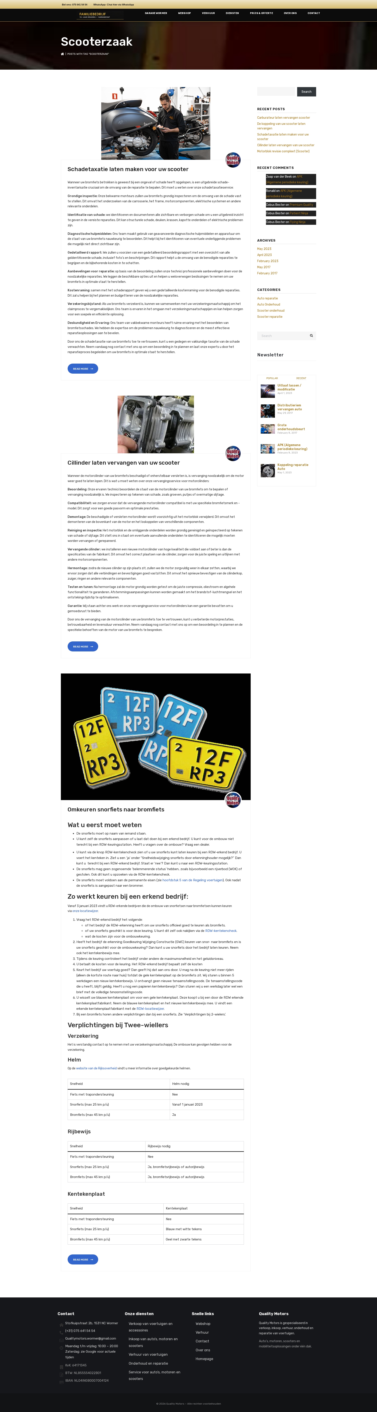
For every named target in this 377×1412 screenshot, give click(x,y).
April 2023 (264, 255)
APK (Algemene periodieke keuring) (292, 447)
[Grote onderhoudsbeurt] (268, 429)
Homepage (204, 1359)
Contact (202, 1341)
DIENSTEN (232, 13)
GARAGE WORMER (156, 13)
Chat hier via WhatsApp (120, 4)
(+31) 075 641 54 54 (80, 1331)
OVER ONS (290, 13)
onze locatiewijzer (85, 911)
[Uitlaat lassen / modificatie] (268, 391)
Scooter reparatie (270, 317)
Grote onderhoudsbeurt (291, 427)
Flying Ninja (297, 222)
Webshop (184, 13)
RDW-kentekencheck (220, 931)
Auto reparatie (267, 298)
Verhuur (208, 13)
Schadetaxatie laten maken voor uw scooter (128, 169)
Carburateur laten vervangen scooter (283, 118)
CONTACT (314, 13)
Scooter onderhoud (270, 311)
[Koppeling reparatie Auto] (268, 471)
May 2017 (264, 267)
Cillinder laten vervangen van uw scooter (124, 462)
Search (307, 92)
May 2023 (264, 249)
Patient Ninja (299, 213)
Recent (301, 378)
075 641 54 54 (79, 4)
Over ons (203, 1350)
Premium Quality (301, 205)
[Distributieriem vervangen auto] (268, 411)
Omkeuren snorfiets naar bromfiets (116, 809)
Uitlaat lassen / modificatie (289, 387)
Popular (272, 378)
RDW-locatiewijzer (150, 1009)
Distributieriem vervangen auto (290, 407)
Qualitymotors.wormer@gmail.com (90, 1338)
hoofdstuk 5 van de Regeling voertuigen (193, 880)
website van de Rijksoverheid (96, 1068)
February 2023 (267, 261)
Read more (81, 368)
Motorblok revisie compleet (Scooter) (283, 151)
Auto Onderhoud (268, 304)
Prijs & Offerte (261, 13)
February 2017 (267, 273)
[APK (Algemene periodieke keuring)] (268, 448)
